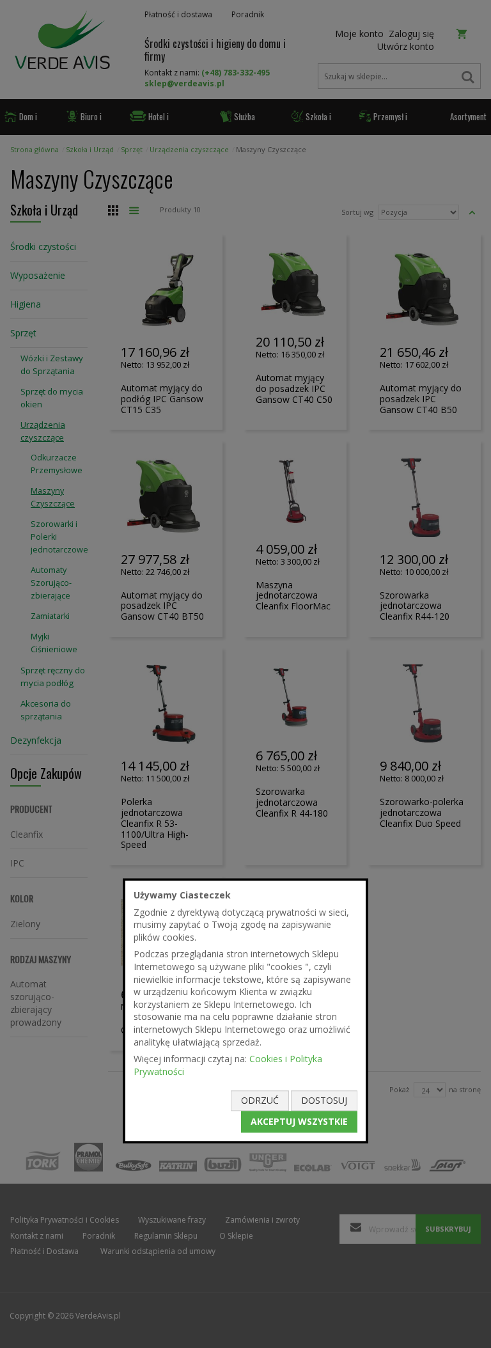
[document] (245, 1010)
